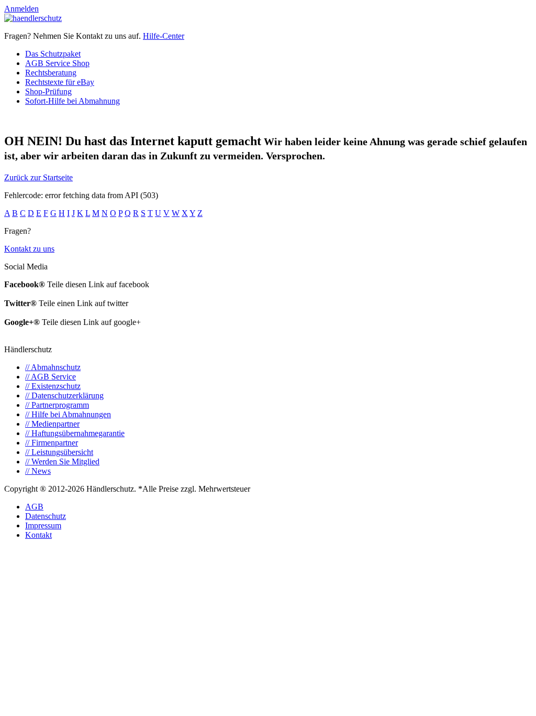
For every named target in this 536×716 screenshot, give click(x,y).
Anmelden (21, 8)
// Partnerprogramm (57, 404)
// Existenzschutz (53, 386)
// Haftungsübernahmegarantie (75, 433)
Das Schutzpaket (53, 53)
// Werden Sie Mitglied (62, 461)
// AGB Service (50, 376)
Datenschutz (45, 516)
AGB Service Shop (57, 63)
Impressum (43, 525)
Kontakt (38, 534)
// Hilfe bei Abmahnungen (68, 414)
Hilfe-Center (163, 35)
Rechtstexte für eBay (59, 82)
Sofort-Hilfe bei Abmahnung (72, 100)
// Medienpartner (52, 423)
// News (38, 471)
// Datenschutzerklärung (64, 395)
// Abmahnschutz (53, 367)
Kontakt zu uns (29, 248)
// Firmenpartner (51, 442)
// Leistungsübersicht (59, 452)
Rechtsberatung (50, 72)
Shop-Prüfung (48, 91)
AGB (34, 506)
